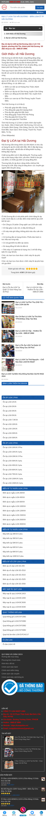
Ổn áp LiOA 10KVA (10, 424)
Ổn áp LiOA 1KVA (9, 402)
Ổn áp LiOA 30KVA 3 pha (12, 461)
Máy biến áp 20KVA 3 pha (12, 534)
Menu (40, 12)
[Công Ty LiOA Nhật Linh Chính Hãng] (4, 7)
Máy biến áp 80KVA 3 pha (12, 552)
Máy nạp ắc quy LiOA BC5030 (14, 607)
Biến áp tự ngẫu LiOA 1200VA (14, 511)
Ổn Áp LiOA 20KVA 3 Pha (12, 456)
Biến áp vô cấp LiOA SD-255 (14, 566)
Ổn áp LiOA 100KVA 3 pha (13, 479)
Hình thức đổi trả (8, 663)
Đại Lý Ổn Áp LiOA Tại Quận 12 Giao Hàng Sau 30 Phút (28, 346)
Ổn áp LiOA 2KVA (9, 406)
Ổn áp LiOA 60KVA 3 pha (12, 470)
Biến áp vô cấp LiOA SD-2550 (14, 584)
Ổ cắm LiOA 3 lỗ (9, 644)
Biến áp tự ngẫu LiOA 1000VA (14, 506)
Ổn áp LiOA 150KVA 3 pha (13, 483)
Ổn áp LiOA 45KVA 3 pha (12, 465)
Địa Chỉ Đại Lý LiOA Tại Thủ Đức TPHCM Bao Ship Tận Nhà (29, 318)
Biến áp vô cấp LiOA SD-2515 (14, 575)
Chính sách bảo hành (10, 667)
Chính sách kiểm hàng (10, 670)
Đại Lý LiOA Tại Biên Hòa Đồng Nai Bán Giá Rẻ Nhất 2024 (23, 375)
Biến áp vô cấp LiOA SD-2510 (14, 570)
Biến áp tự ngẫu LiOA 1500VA (14, 515)
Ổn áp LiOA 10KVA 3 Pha (12, 447)
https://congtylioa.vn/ (19, 725)
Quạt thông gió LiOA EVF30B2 (14, 630)
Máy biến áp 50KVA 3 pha (12, 543)
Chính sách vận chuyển (10, 674)
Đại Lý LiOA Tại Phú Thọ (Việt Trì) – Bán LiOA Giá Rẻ (30, 303)
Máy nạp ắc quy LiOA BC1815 (14, 593)
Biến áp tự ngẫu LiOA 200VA (14, 493)
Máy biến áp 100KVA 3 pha (13, 556)
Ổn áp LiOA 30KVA (10, 438)
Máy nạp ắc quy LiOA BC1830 (14, 598)
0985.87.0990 (15, 2)
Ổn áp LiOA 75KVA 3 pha (12, 474)
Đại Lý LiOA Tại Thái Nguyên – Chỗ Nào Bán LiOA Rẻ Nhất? (30, 361)
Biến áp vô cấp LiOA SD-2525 (14, 579)
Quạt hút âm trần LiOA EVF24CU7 (16, 634)
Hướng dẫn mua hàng (10, 657)
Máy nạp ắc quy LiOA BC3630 (14, 602)
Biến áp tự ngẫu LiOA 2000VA (14, 520)
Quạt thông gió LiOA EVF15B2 (14, 617)
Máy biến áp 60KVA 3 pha (12, 547)
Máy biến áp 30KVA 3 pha (12, 538)
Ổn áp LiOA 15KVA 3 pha (12, 452)
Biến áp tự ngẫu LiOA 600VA (14, 502)
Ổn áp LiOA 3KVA (9, 411)
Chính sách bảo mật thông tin (13, 677)
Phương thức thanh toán (11, 660)
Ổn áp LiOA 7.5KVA (10, 420)
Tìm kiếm (40, 7)
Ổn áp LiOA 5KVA (9, 415)
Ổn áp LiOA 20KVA (10, 433)
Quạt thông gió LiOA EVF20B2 (14, 621)
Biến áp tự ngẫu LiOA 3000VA (14, 524)
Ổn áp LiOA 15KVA (10, 429)
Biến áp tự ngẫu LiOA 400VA (14, 497)
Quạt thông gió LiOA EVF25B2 (14, 626)
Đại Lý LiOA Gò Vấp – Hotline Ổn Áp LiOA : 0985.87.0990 (29, 332)
